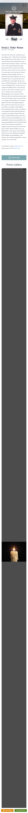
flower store (17, 148)
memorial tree (18, 146)
